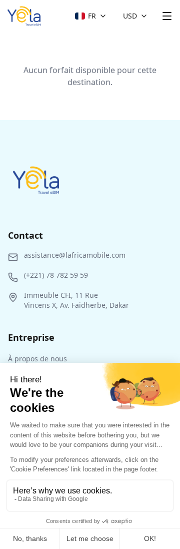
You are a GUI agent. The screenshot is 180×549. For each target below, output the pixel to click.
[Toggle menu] (167, 16)
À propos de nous (37, 358)
